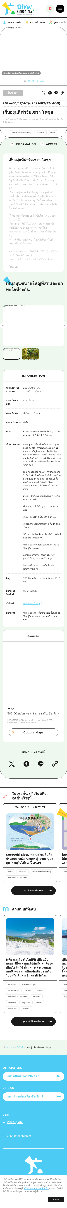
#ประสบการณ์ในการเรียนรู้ (21, 132)
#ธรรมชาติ (40, 132)
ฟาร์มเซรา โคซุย (31, 603)
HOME (31, 81)
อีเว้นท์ (40, 81)
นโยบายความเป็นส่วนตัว (36, 1188)
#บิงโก (52, 132)
